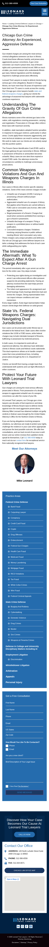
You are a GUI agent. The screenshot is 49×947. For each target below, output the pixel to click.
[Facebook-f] (26, 926)
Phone (12, 746)
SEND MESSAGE (24, 792)
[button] (45, 12)
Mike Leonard (24, 480)
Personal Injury (14, 682)
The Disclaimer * (23, 786)
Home (4, 24)
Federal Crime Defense (17, 502)
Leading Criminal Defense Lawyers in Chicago (25, 24)
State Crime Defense (16, 602)
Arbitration (11, 671)
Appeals (10, 676)
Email (11, 749)
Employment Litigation (17, 655)
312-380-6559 (29, 438)
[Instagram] (22, 926)
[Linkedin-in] (18, 926)
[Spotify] (30, 926)
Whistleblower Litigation (17, 665)
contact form (21, 440)
